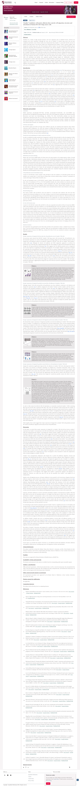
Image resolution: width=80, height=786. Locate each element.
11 (40, 101)
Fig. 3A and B (60, 328)
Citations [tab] (31, 16)
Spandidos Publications (32, 774)
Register (71, 2)
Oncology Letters (8, 6)
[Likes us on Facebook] (10, 775)
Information (51, 2)
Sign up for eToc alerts (14, 22)
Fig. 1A (60, 250)
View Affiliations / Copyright (30, 29)
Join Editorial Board (8, 8)
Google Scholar (29, 593)
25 (28, 521)
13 (41, 101)
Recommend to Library (14, 24)
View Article (71, 591)
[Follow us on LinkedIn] (7, 775)
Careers (29, 776)
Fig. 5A (33, 374)
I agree (48, 783)
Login (66, 2)
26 (29, 521)
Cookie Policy (56, 779)
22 (49, 483)
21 (47, 482)
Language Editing (59, 2)
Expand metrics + (28, 34)
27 (73, 530)
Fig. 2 (29, 459)
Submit (76, 2)
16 (70, 443)
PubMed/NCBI (37, 593)
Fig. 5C (25, 414)
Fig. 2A (25, 296)
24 (45, 509)
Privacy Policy (49, 780)
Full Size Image (12, 20)
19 (42, 466)
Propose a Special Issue (8, 10)
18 (40, 466)
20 (73, 479)
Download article (70, 16)
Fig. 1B (29, 255)
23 (64, 500)
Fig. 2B (28, 298)
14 (73, 442)
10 (49, 93)
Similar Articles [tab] (39, 16)
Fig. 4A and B (71, 331)
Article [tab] (25, 16)
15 (69, 443)
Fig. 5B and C (34, 508)
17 (42, 451)
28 (64, 535)
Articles (46, 2)
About (35, 2)
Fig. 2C (36, 298)
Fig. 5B (31, 410)
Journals (41, 2)
